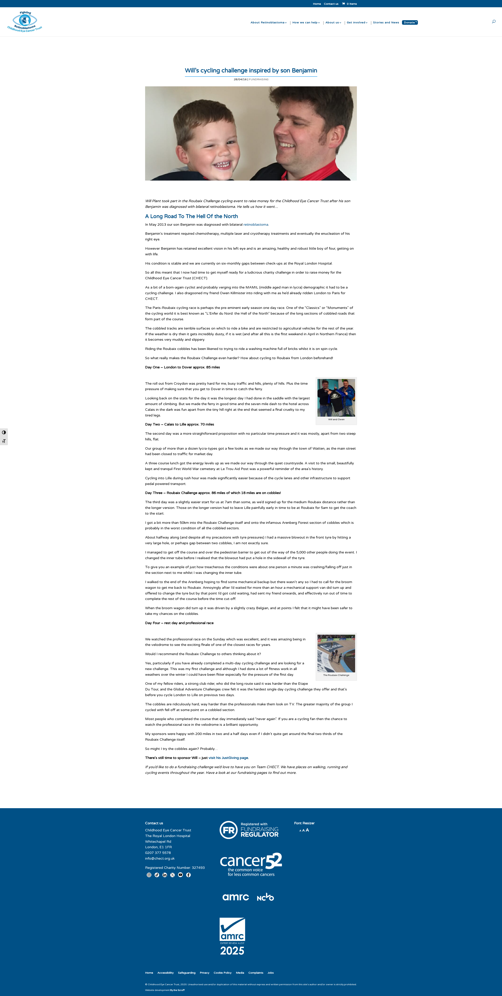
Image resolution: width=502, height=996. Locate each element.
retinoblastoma (256, 224)
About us (332, 22)
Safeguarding (187, 972)
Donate (409, 22)
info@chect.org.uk (160, 858)
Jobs (271, 972)
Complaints (255, 972)
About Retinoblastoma (268, 22)
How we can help (305, 22)
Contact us (331, 4)
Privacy (204, 972)
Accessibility (165, 972)
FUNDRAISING (258, 79)
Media (240, 972)
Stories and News (386, 22)
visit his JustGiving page (228, 758)
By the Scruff (177, 990)
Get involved (356, 22)
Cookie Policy (223, 972)
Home (317, 4)
